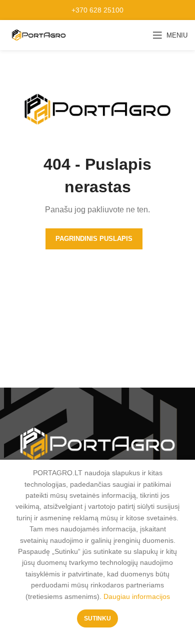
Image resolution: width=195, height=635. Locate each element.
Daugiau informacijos (137, 596)
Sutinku (97, 618)
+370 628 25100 (98, 10)
